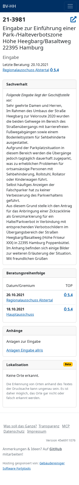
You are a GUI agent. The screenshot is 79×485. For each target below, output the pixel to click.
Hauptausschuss (20, 314)
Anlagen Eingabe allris (24, 350)
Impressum (36, 431)
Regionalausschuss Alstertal (26, 69)
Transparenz (49, 426)
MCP (66, 426)
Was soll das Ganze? (20, 426)
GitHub (55, 449)
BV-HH (9, 6)
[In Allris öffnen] (73, 19)
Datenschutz (14, 431)
